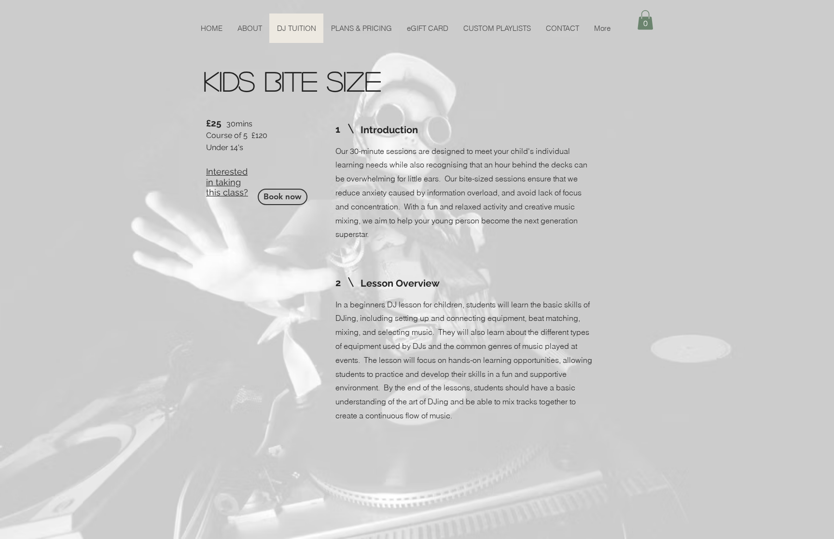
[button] (645, 20)
